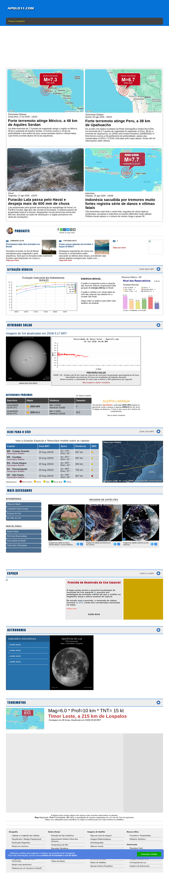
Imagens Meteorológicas (100, 839)
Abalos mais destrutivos (22, 865)
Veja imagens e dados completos (96, 382)
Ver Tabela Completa (83, 396)
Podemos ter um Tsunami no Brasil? (27, 868)
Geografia (13, 832)
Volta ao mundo (96, 846)
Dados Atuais (54, 832)
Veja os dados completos (116, 415)
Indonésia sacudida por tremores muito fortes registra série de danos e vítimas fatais (120, 204)
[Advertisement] (84, 48)
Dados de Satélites (98, 862)
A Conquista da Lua (138, 862)
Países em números (20, 846)
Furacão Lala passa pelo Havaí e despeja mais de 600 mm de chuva (38, 202)
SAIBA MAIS (94, 614)
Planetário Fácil (136, 848)
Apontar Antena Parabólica (101, 866)
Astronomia (132, 844)
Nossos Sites (133, 832)
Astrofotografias (97, 843)
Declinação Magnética (21, 843)
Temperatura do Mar (59, 845)
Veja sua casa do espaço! (101, 835)
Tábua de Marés (58, 861)
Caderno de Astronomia (139, 866)
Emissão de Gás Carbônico (62, 835)
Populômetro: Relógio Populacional (26, 839)
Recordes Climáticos (59, 848)
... (113, 245)
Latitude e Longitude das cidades (25, 835)
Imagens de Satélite (96, 832)
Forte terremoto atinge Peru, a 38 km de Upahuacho (117, 123)
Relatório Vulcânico (138, 839)
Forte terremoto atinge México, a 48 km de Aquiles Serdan (42, 123)
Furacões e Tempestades (140, 835)
